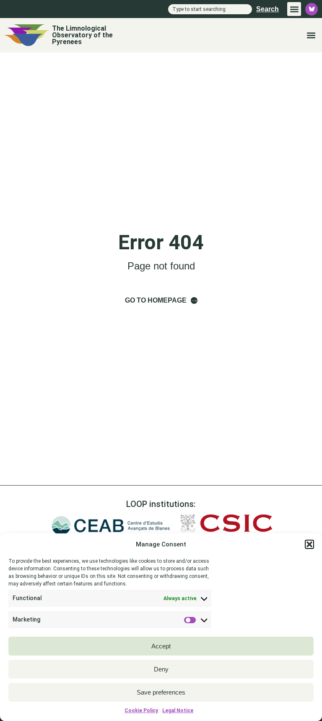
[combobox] (210, 9)
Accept (161, 646)
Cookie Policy (141, 710)
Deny (161, 669)
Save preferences (161, 692)
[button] (309, 544)
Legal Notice (177, 710)
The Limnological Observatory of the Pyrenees (82, 35)
